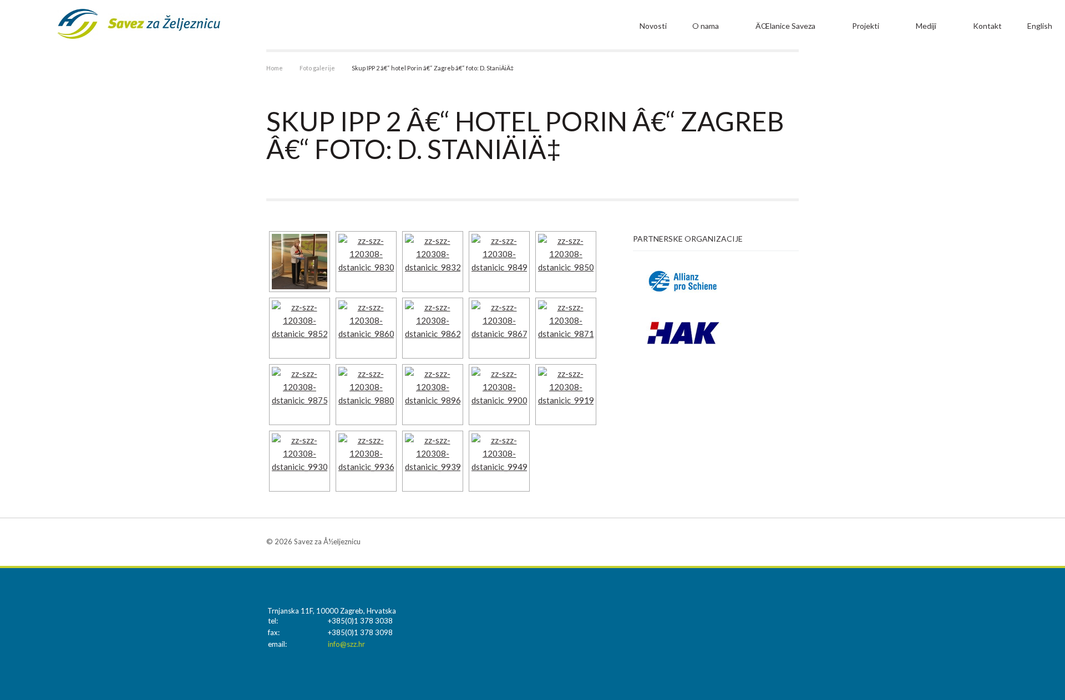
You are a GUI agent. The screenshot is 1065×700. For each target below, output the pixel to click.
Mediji (926, 25)
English (1039, 25)
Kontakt (987, 25)
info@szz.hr (346, 644)
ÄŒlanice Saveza (785, 25)
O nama (705, 25)
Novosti (653, 25)
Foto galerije (317, 67)
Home (274, 67)
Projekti (865, 25)
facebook (790, 541)
